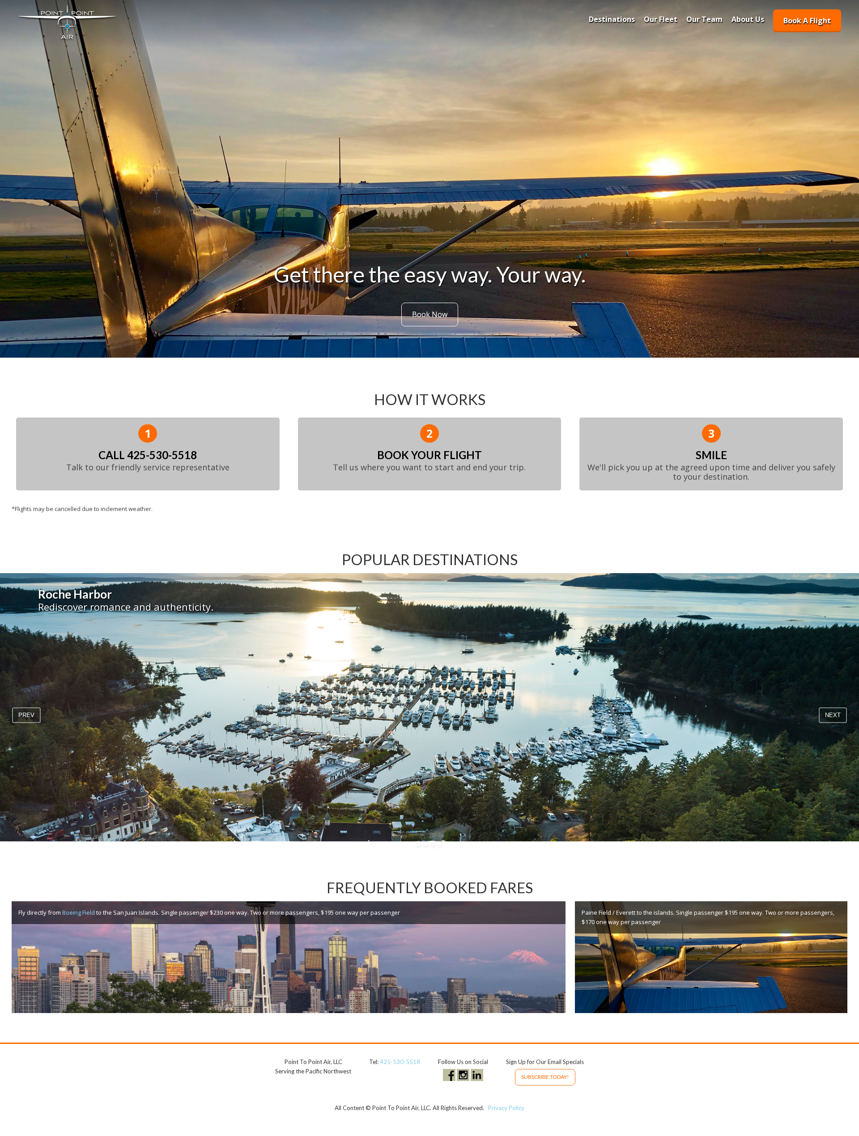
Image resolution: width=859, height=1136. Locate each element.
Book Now (429, 314)
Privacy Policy (506, 1107)
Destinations (612, 19)
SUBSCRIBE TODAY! (545, 1076)
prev (26, 715)
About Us (747, 19)
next (833, 715)
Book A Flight (807, 20)
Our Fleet (660, 19)
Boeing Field (78, 912)
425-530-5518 (162, 454)
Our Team (704, 19)
